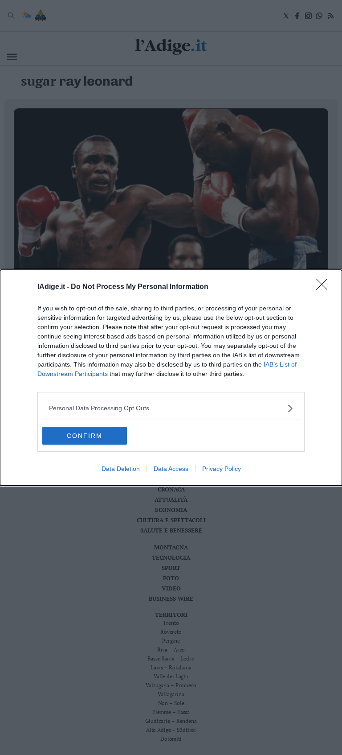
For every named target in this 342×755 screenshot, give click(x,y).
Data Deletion (121, 468)
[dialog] (171, 378)
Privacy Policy (221, 468)
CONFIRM (84, 435)
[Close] (324, 287)
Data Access (171, 468)
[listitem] (171, 408)
